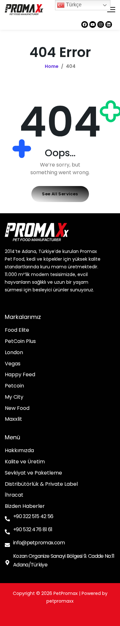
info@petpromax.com (39, 542)
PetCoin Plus (20, 341)
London (14, 353)
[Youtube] (92, 24)
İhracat (14, 495)
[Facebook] (84, 24)
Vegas (12, 364)
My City (14, 397)
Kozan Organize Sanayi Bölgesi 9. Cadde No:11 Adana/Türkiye (63, 560)
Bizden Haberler (25, 506)
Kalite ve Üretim (25, 462)
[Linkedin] (108, 24)
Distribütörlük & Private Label (41, 484)
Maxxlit (13, 419)
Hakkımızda (19, 451)
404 (71, 66)
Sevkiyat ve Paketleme (33, 473)
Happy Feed (20, 375)
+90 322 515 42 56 (33, 516)
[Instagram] (100, 24)
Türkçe (73, 4)
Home (52, 66)
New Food (17, 408)
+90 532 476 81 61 (32, 529)
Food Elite (17, 330)
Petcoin (14, 386)
